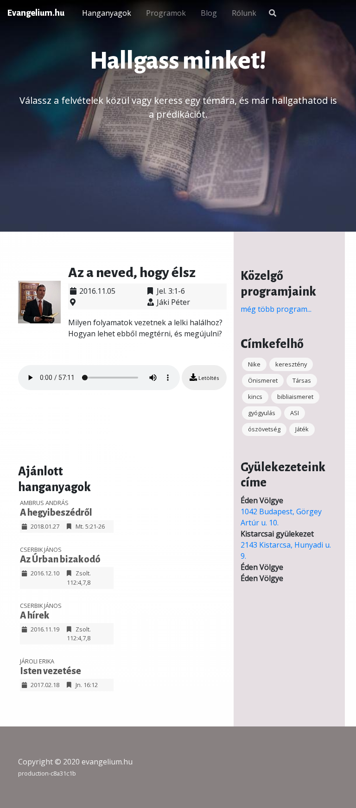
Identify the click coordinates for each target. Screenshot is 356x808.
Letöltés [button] (208, 377)
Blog (209, 13)
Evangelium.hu (35, 13)
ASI (294, 413)
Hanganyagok (106, 13)
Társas (301, 380)
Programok (166, 13)
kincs (255, 396)
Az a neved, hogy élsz (132, 272)
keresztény (291, 364)
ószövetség (264, 429)
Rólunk (244, 13)
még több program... (276, 309)
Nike (254, 364)
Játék (302, 429)
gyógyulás (261, 413)
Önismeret (263, 380)
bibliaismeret (295, 396)
